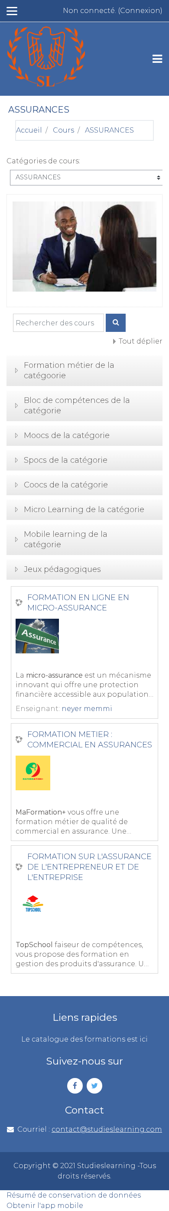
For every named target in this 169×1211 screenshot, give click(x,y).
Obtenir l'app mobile (44, 1205)
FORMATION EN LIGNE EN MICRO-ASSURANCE (78, 603)
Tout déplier (140, 341)
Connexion (140, 10)
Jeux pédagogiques (62, 569)
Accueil (29, 130)
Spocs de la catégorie (65, 460)
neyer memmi (87, 709)
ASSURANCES (109, 130)
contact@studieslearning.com (107, 1129)
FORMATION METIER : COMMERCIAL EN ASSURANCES (89, 740)
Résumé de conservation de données (73, 1195)
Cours (63, 130)
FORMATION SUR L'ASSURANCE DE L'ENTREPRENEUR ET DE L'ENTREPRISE (89, 867)
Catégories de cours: (43, 161)
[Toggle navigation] (157, 59)
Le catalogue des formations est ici (84, 1039)
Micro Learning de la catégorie (84, 509)
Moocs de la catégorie (67, 435)
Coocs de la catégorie (66, 485)
